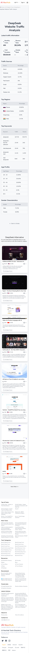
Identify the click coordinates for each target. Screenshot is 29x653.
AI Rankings (3, 568)
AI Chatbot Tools (8, 271)
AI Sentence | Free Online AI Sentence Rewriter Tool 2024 (7, 536)
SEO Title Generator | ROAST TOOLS (21, 536)
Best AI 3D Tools (19, 555)
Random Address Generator (21, 586)
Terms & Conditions (19, 615)
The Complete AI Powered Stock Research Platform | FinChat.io (20, 524)
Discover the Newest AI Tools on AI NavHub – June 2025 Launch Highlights (21, 606)
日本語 (9, 644)
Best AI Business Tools (20, 548)
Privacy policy (4, 615)
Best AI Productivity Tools (20, 546)
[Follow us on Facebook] (6, 640)
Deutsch (15, 644)
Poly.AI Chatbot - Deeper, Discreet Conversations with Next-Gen (21, 506)
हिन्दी (9, 650)
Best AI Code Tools (5, 546)
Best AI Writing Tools (6, 542)
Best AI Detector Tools (20, 550)
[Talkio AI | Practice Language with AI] (14, 312)
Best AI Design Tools (5, 553)
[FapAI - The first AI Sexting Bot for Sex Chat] (14, 282)
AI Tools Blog (4, 564)
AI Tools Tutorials (19, 564)
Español (21, 644)
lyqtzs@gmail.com (5, 620)
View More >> (14, 486)
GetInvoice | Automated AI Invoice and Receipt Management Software (7, 528)
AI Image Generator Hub (6, 586)
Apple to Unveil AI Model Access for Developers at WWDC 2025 (20, 580)
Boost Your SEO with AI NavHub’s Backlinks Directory (6, 574)
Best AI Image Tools (19, 542)
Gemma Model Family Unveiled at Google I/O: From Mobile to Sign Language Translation (20, 575)
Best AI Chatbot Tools (6, 551)
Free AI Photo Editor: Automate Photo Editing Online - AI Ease (20, 528)
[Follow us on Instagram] (9, 640)
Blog (16, 562)
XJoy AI (16, 508)
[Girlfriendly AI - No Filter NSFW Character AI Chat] (14, 341)
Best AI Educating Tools (20, 551)
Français (4, 647)
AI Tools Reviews (19, 566)
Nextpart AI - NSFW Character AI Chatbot (19, 512)
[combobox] (17, 2)
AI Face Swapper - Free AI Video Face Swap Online (6, 509)
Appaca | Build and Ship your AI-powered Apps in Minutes (20, 533)
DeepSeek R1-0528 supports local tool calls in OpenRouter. (7, 595)
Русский (17, 647)
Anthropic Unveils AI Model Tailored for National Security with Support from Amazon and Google (7, 599)
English (4, 644)
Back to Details (15, 223)
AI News (3, 566)
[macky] (14, 463)
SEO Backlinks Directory (6, 560)
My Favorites (18, 560)
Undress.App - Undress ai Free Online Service (7, 505)
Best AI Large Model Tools (7, 555)
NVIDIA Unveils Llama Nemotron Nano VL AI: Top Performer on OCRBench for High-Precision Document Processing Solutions (7, 607)
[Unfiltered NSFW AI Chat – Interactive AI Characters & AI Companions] (14, 253)
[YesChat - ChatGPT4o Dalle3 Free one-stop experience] (14, 401)
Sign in (23, 2)
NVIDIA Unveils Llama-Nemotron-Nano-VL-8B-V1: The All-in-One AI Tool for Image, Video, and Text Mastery (21, 600)
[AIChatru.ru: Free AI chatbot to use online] (14, 371)
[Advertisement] (14, 14)
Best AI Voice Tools (19, 544)
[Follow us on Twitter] (2, 640)
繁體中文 (4, 650)
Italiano (14, 650)
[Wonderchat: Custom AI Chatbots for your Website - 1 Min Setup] (14, 432)
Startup (2, 562)
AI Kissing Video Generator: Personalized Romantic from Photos (7, 524)
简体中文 (23, 647)
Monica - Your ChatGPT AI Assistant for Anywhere (6, 517)
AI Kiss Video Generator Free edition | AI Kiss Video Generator (7, 513)
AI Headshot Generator (6, 588)
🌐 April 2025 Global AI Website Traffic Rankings (6, 579)
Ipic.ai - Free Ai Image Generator (19, 517)
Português (10, 647)
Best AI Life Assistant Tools (7, 548)
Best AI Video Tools (5, 544)
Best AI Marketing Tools (6, 550)
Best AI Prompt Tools (20, 553)
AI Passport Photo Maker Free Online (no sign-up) (6, 532)
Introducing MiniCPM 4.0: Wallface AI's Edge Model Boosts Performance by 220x (21, 595)
